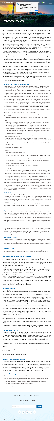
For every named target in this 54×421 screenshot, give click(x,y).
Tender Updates (17, 395)
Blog (31, 395)
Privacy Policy (14, 419)
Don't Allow (32, 10)
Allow (36, 10)
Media (39, 2)
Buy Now (45, 2)
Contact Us (36, 395)
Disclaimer (20, 419)
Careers (25, 395)
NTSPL (8, 419)
